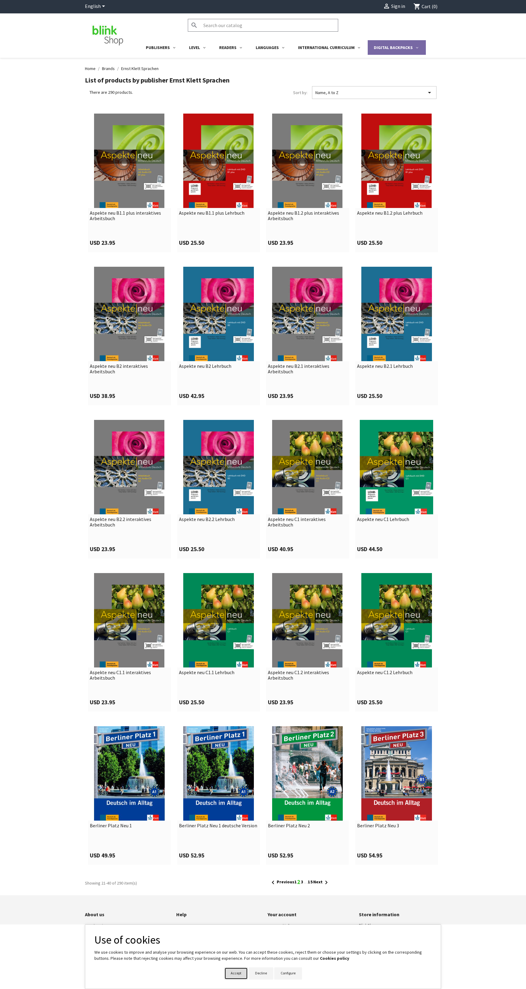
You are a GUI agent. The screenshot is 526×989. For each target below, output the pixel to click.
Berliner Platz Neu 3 (378, 826)
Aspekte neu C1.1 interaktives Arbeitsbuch (120, 675)
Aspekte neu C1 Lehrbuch (383, 519)
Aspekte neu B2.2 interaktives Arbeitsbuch (120, 522)
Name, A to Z (374, 92)
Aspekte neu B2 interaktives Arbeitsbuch (119, 369)
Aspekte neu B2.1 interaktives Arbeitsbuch (298, 369)
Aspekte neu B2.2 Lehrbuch (207, 519)
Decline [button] (261, 973)
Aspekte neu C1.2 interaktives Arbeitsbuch (298, 675)
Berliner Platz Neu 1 (111, 826)
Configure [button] (288, 973)
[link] (129, 182)
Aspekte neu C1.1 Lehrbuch (206, 672)
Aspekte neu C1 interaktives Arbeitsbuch (297, 522)
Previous (281, 882)
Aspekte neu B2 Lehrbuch (205, 366)
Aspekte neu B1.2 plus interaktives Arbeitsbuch (303, 215)
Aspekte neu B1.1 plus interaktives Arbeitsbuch (125, 215)
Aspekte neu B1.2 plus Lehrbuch (390, 213)
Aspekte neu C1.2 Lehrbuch (384, 672)
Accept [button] (236, 973)
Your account (282, 914)
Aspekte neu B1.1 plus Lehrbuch (211, 213)
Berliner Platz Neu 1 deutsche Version (218, 826)
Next (321, 882)
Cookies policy (334, 958)
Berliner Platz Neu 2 (289, 826)
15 (310, 882)
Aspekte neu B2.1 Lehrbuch (385, 366)
